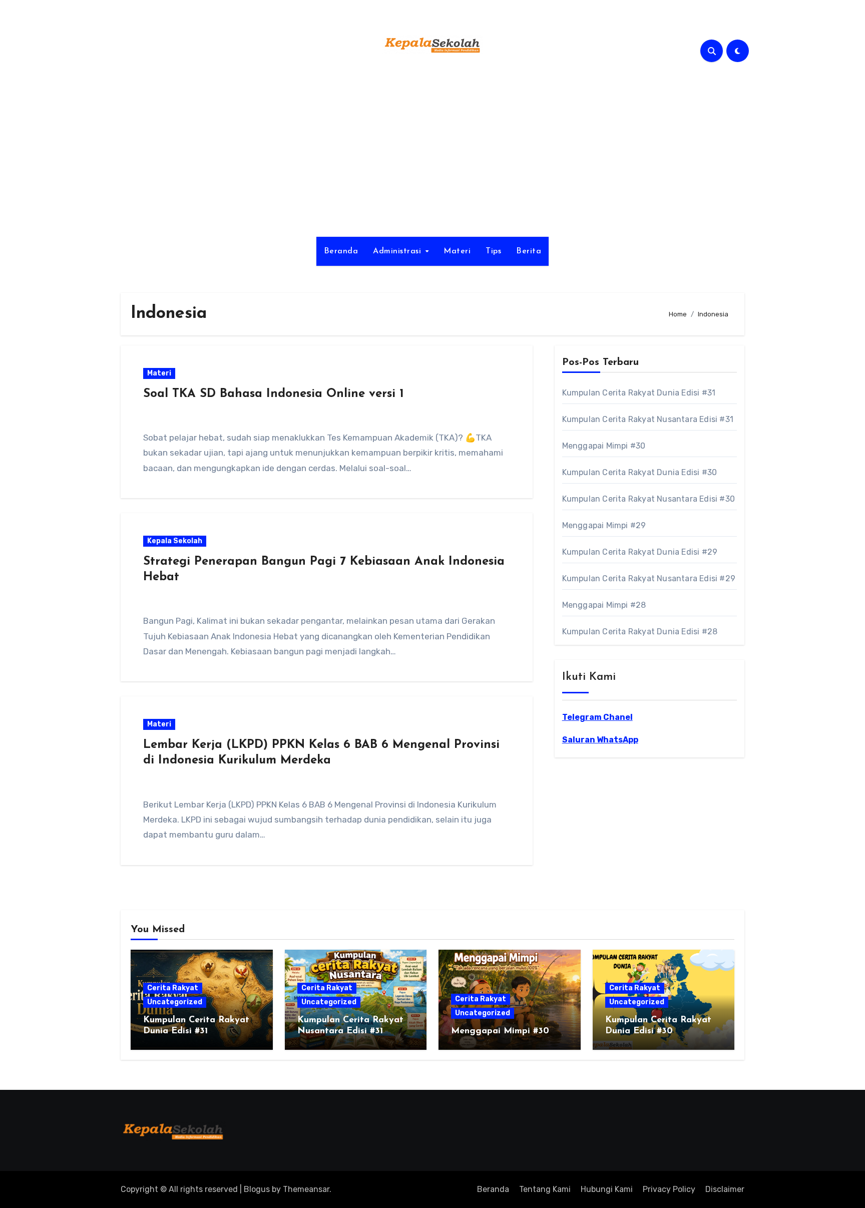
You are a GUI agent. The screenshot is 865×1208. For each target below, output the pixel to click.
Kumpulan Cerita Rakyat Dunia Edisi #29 (640, 552)
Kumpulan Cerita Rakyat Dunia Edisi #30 (639, 472)
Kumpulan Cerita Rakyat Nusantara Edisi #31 (647, 419)
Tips (493, 251)
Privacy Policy (669, 1189)
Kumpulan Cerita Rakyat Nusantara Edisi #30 (648, 499)
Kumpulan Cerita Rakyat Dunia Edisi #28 (640, 631)
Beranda (341, 251)
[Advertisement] (432, 152)
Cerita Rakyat (172, 988)
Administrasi (398, 251)
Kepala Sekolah (174, 541)
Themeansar (306, 1189)
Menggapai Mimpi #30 (604, 446)
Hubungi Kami (607, 1189)
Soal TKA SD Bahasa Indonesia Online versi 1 (273, 394)
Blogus (257, 1189)
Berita (528, 251)
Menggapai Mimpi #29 (604, 525)
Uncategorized (174, 1002)
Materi (457, 251)
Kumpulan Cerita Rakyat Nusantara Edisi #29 (648, 578)
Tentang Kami (545, 1189)
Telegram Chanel (597, 717)
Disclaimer (724, 1189)
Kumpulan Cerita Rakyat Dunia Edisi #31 (639, 392)
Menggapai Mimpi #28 (604, 605)
